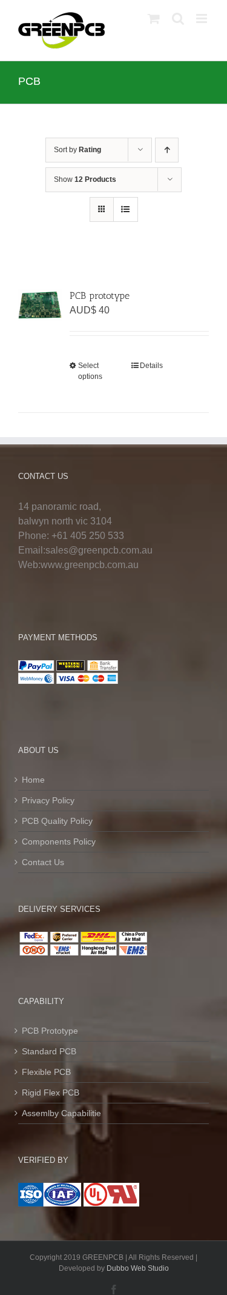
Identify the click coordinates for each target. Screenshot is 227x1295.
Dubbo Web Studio (138, 1268)
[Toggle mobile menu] (202, 18)
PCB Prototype (50, 1031)
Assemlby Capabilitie (61, 1113)
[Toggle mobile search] (178, 18)
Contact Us (43, 862)
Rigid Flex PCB (50, 1092)
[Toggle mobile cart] (154, 18)
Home (33, 780)
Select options (90, 371)
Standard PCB (49, 1051)
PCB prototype (100, 295)
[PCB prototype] (40, 305)
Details (151, 365)
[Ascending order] (167, 150)
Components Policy (59, 841)
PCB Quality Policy (57, 821)
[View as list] (125, 209)
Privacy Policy (48, 800)
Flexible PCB (46, 1072)
